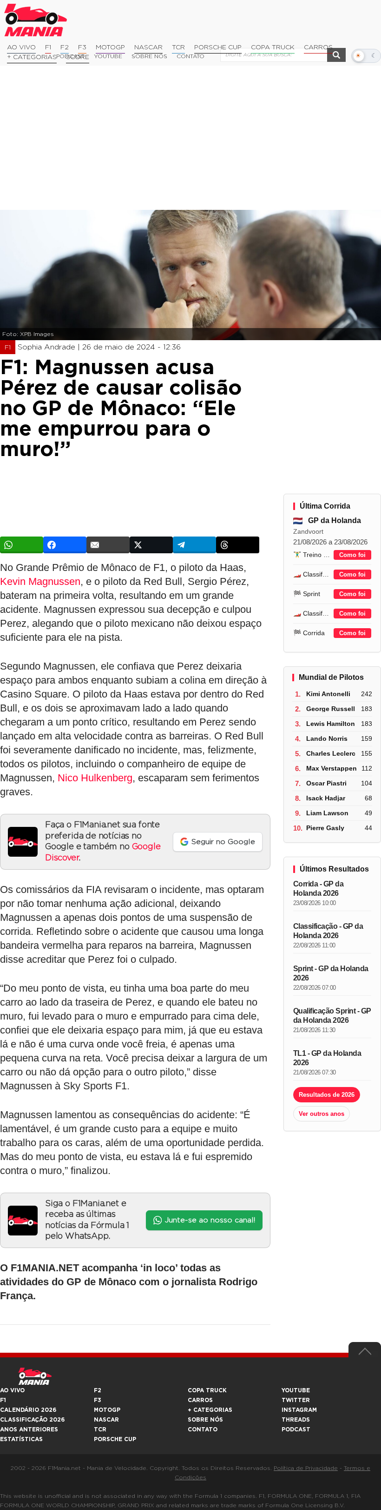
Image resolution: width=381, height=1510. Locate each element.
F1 (48, 47)
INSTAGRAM (299, 1410)
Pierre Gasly (325, 828)
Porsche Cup (218, 47)
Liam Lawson (327, 813)
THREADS (296, 1420)
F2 (64, 47)
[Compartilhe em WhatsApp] (21, 545)
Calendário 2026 (28, 1410)
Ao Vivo (21, 47)
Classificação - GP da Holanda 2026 (328, 931)
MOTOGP (107, 1410)
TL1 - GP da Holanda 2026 (327, 1058)
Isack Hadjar (325, 798)
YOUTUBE (296, 1390)
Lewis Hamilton (330, 723)
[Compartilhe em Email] (108, 545)
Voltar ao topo (364, 1353)
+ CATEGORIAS (32, 57)
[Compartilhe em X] (151, 545)
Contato (202, 1429)
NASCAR (148, 47)
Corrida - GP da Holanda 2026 (318, 888)
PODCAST (296, 1429)
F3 (82, 47)
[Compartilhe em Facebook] (64, 545)
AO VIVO (12, 1390)
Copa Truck (273, 47)
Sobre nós (205, 1420)
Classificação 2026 (32, 1420)
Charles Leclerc (330, 753)
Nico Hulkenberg (95, 778)
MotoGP (110, 47)
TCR (178, 47)
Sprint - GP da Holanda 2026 (330, 973)
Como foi (352, 554)
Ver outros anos (321, 1113)
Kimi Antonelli (328, 694)
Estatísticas (21, 1439)
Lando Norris (327, 738)
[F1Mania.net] (36, 20)
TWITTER (296, 1400)
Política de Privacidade (306, 1468)
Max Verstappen (331, 768)
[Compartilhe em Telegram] (194, 545)
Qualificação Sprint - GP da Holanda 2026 (332, 1015)
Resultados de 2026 (327, 1094)
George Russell (330, 708)
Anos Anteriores (29, 1429)
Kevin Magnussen (40, 581)
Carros (318, 47)
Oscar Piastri (326, 783)
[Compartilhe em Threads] (237, 545)
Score (77, 57)
